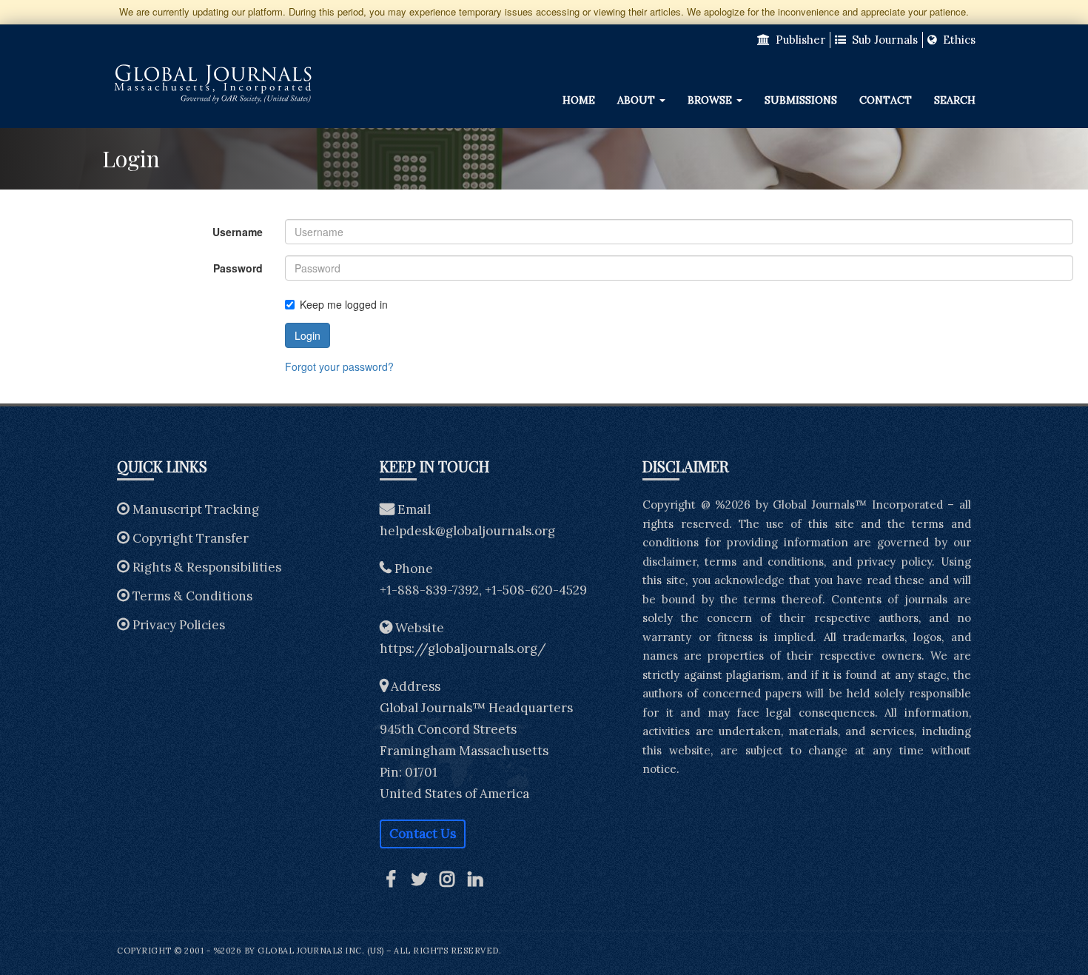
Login (307, 335)
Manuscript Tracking (195, 509)
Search (954, 100)
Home (579, 100)
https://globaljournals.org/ (463, 648)
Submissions (801, 100)
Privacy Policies (178, 625)
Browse (711, 100)
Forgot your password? (339, 366)
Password (238, 268)
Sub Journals (883, 40)
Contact (885, 100)
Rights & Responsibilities (206, 567)
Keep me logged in (344, 304)
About (637, 100)
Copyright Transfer (190, 538)
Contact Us (422, 833)
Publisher (799, 40)
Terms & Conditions (192, 596)
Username (237, 231)
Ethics (957, 40)
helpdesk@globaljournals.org (467, 531)
